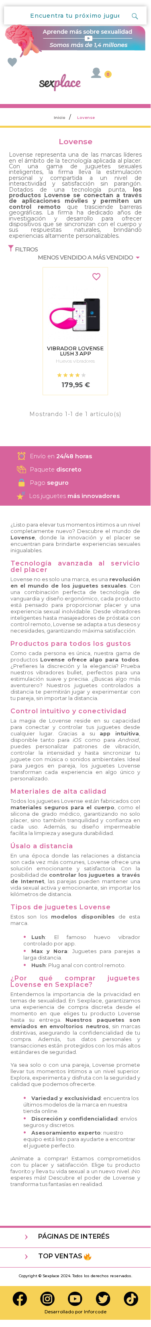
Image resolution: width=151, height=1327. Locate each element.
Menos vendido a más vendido (90, 256)
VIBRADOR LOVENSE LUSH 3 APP (75, 351)
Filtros (26, 249)
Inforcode (95, 1312)
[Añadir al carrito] (75, 279)
